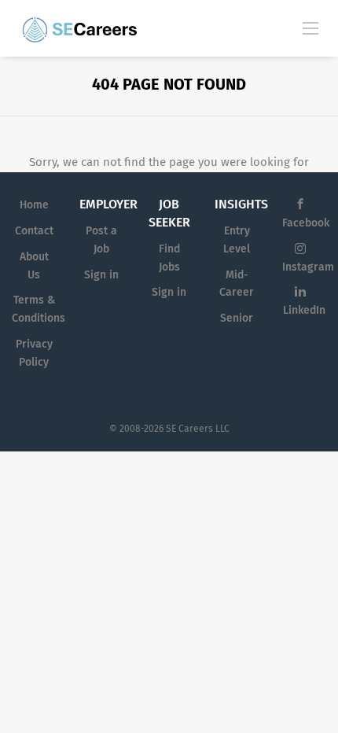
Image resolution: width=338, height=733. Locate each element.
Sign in (101, 275)
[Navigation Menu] (310, 27)
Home (34, 205)
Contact (34, 231)
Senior (236, 318)
